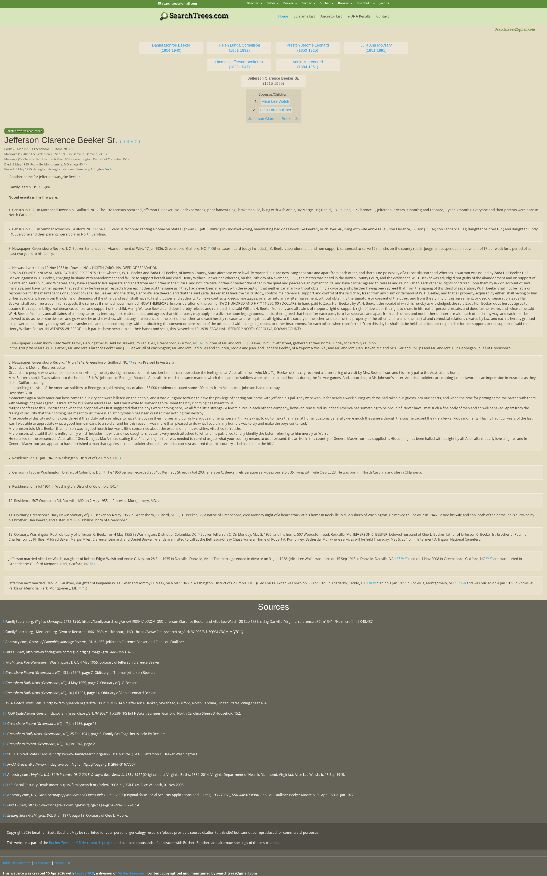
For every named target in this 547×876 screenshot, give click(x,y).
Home (283, 17)
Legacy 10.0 (84, 873)
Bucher (325, 3)
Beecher (253, 3)
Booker (343, 3)
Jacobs (384, 3)
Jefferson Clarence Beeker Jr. (273, 119)
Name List (62, 863)
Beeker (288, 3)
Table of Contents (17, 863)
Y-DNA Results (359, 17)
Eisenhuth (364, 3)
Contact (382, 17)
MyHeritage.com (132, 873)
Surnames (42, 863)
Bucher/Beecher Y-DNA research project (81, 842)
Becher (306, 3)
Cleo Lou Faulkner (275, 110)
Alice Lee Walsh (275, 101)
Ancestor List (331, 17)
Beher (271, 3)
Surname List (304, 17)
